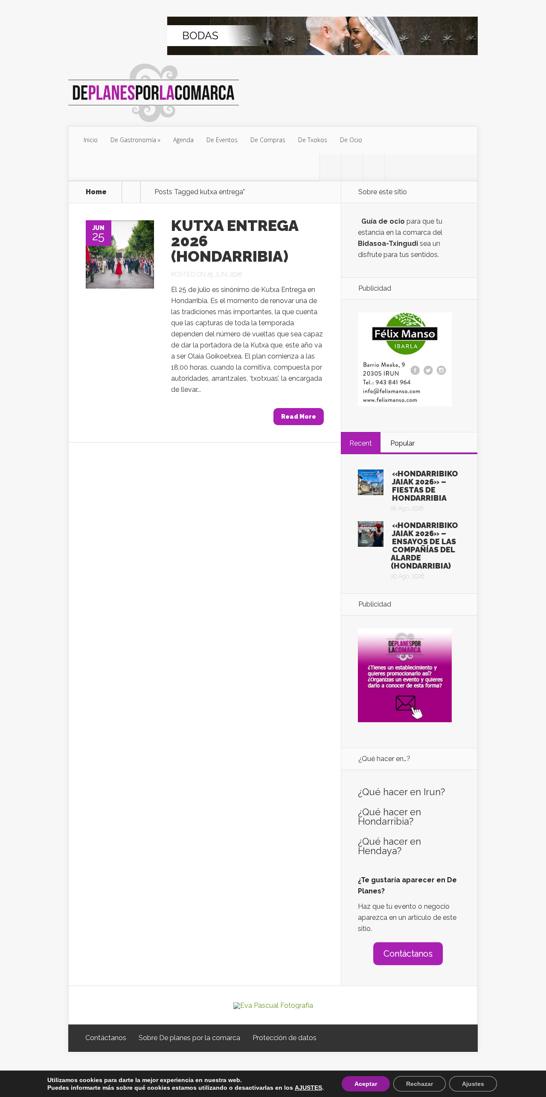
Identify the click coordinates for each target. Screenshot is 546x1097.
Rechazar (419, 1083)
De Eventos (222, 140)
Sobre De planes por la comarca (189, 1038)
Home (96, 192)
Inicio (91, 140)
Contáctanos (408, 953)
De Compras (267, 140)
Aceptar (365, 1083)
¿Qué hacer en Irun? (401, 791)
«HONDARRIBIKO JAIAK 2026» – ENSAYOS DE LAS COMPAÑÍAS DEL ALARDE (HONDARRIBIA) (424, 545)
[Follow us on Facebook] (352, 167)
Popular (402, 443)
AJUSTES (308, 1087)
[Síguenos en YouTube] (396, 167)
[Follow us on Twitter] (330, 167)
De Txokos (312, 140)
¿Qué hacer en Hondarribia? (389, 816)
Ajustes (473, 1083)
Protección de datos (285, 1038)
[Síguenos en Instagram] (374, 167)
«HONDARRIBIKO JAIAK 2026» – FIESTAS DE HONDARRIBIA (425, 485)
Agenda (183, 140)
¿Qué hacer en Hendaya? (389, 846)
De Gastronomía (133, 140)
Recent (360, 443)
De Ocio (351, 140)
